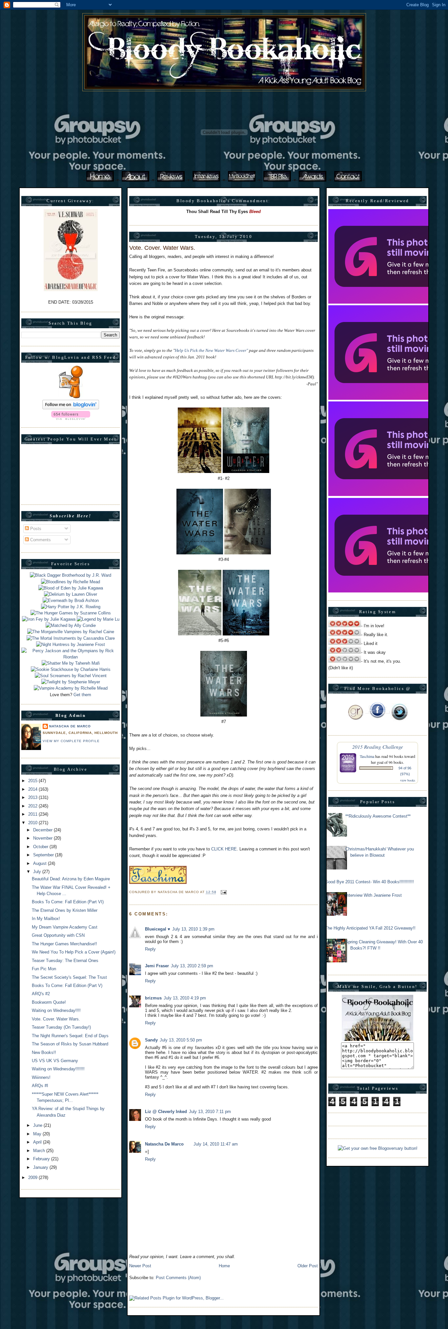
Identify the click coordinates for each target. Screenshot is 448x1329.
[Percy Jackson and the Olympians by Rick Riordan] (70, 656)
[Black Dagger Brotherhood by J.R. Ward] (70, 575)
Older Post (307, 1265)
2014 (33, 789)
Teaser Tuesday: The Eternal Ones (65, 960)
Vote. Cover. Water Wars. (56, 1019)
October (41, 846)
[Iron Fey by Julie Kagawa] (48, 619)
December (43, 829)
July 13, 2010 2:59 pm (192, 965)
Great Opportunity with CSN (58, 935)
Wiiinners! (41, 1077)
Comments (40, 539)
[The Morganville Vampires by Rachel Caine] (70, 631)
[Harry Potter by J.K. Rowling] (70, 606)
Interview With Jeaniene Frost (373, 895)
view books (407, 780)
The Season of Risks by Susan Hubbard (70, 1043)
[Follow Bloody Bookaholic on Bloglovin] (70, 408)
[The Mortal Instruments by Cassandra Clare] (71, 638)
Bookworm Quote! (49, 1002)
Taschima (367, 756)
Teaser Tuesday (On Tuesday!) (61, 1027)
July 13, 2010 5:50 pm (181, 1040)
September (44, 854)
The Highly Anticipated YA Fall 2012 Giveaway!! (370, 928)
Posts (35, 528)
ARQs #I (40, 1085)
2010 (33, 822)
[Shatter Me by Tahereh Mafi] (71, 663)
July (37, 871)
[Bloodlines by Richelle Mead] (70, 581)
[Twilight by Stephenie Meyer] (70, 681)
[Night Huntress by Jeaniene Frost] (70, 644)
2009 (33, 1177)
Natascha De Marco (70, 726)
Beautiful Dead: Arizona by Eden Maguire (71, 878)
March (39, 1150)
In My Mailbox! (46, 918)
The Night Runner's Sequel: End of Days (70, 1035)
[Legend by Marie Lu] (98, 619)
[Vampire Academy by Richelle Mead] (71, 688)
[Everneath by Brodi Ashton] (71, 600)
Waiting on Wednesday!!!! (56, 1010)
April (38, 1142)
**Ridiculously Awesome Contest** (378, 816)
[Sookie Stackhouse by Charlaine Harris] (71, 669)
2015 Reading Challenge (377, 746)
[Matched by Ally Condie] (71, 625)
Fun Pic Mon (44, 968)
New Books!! (44, 1052)
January (41, 1167)
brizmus (153, 998)
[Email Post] (223, 892)
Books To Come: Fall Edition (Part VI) (68, 901)
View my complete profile (71, 741)
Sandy (151, 1040)
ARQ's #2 (41, 993)
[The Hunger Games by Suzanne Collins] (71, 613)
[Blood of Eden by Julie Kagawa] (70, 588)
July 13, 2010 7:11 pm (210, 1111)
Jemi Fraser (157, 965)
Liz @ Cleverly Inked (166, 1111)
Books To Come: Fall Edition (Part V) (67, 985)
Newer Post (140, 1265)
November (43, 838)
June (38, 1125)
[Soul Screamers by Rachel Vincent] (71, 675)
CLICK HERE (224, 849)
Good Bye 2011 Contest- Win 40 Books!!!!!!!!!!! (369, 881)
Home (224, 1265)
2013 (33, 797)
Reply (150, 949)
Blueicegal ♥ (157, 929)
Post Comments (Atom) (178, 1277)
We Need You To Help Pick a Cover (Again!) (73, 952)
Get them (82, 694)
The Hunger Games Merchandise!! (64, 943)
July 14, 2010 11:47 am (215, 1144)
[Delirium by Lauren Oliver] (70, 594)
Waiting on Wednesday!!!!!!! (58, 1068)
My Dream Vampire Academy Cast (64, 927)
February (42, 1158)
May (38, 1133)
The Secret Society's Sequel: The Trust (69, 977)
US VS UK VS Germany (55, 1060)
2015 (33, 780)
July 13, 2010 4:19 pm (185, 998)
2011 (33, 814)
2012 (33, 806)
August (40, 863)
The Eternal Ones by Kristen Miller (64, 910)
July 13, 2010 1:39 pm (193, 929)
